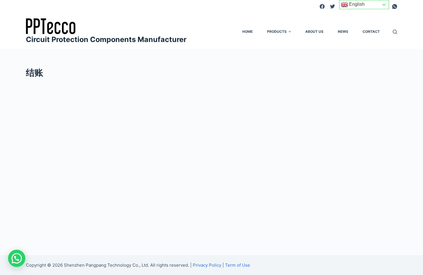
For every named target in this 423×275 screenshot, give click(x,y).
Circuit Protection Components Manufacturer (106, 39)
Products (277, 31)
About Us (314, 31)
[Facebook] (322, 6)
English (356, 4)
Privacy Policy (207, 265)
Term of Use (237, 265)
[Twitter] (332, 6)
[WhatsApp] (394, 6)
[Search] (395, 32)
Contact (371, 31)
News (343, 31)
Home (247, 31)
